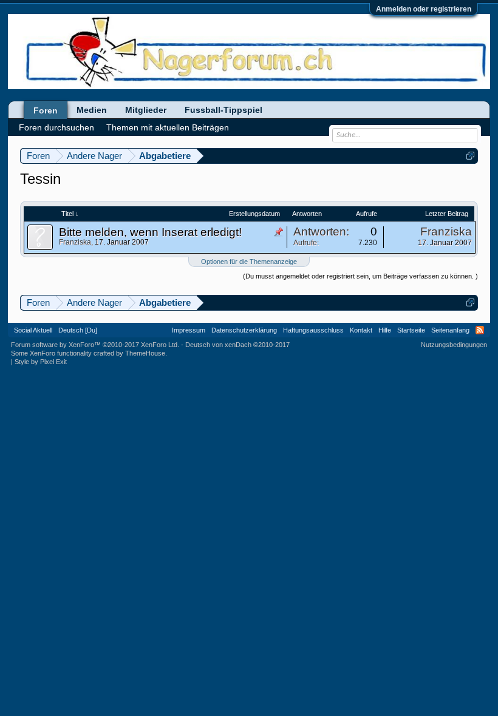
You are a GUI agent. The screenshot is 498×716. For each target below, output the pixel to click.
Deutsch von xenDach (237, 344)
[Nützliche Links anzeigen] (470, 156)
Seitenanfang (450, 330)
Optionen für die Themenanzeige (249, 261)
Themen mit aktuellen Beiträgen (167, 127)
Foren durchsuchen (56, 127)
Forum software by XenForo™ (95, 344)
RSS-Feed (480, 330)
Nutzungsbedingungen (454, 344)
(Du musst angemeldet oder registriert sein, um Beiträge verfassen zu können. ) (360, 276)
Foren (45, 110)
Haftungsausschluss (313, 330)
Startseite (411, 330)
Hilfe (384, 330)
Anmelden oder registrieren (423, 9)
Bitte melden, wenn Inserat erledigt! (150, 232)
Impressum (188, 330)
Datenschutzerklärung (244, 330)
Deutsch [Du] (77, 330)
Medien (92, 110)
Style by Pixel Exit (41, 361)
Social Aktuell (33, 330)
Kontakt (361, 330)
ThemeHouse (145, 353)
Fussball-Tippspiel (223, 110)
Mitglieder (145, 110)
